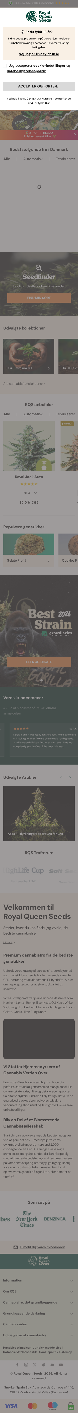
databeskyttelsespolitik (26, 71)
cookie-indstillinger (49, 65)
